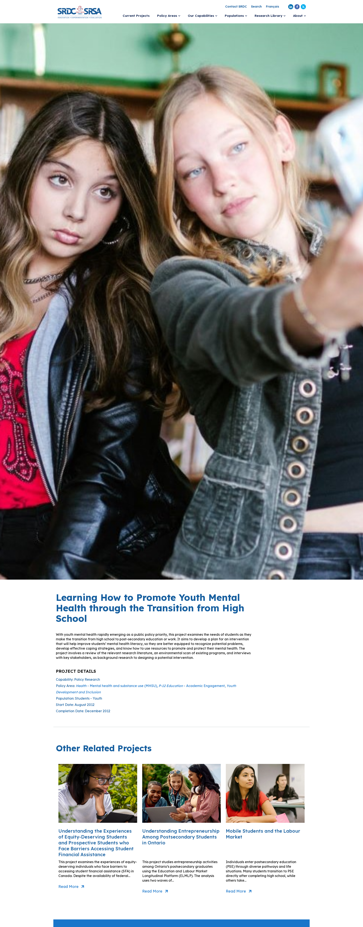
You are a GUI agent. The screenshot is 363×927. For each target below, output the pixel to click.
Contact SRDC (236, 6)
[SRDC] (80, 11)
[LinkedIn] (290, 6)
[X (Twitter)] (303, 6)
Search (256, 6)
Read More (68, 886)
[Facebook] (297, 6)
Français (272, 6)
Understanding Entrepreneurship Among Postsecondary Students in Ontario (181, 837)
